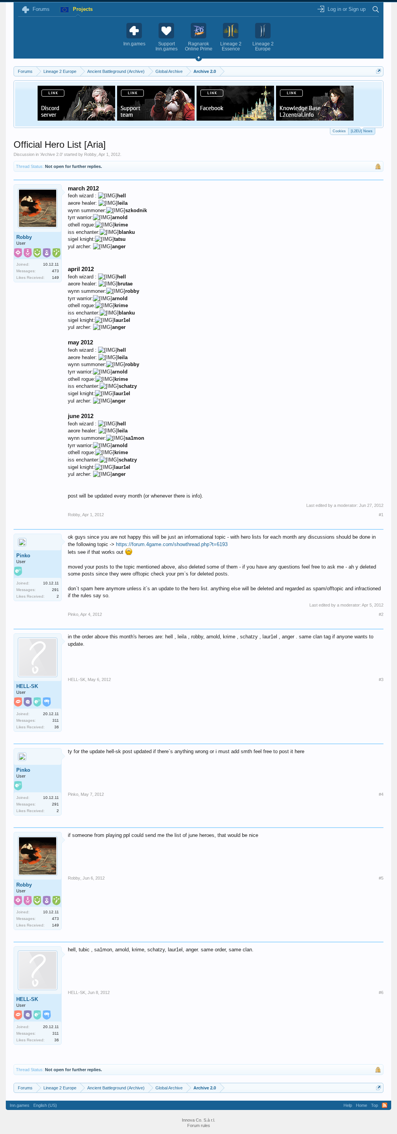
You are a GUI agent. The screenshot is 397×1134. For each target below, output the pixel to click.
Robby (90, 154)
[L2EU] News (362, 131)
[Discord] (76, 118)
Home (361, 1105)
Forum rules (198, 1125)
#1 (381, 514)
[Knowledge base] (315, 118)
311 (55, 720)
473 (55, 271)
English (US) (45, 1105)
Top (374, 1105)
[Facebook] (235, 118)
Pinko (23, 555)
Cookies (339, 131)
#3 (381, 679)
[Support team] (156, 118)
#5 (381, 878)
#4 (381, 794)
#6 (381, 992)
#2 (381, 614)
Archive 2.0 (51, 154)
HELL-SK (27, 686)
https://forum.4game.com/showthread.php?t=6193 (172, 544)
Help (347, 1105)
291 (55, 590)
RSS (384, 1105)
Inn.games (19, 1105)
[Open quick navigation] (378, 71)
